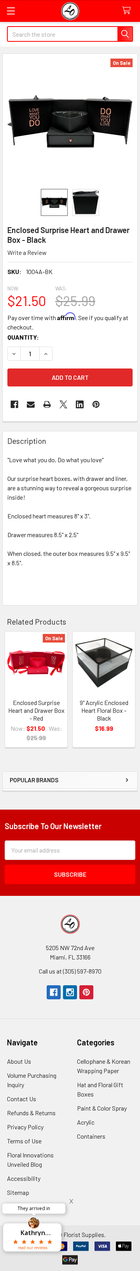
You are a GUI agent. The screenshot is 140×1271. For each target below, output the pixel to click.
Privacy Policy (25, 1126)
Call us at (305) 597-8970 (70, 971)
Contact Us (21, 1098)
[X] (63, 404)
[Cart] (128, 11)
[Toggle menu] (10, 10)
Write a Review (27, 252)
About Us (19, 1061)
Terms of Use (24, 1141)
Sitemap (18, 1192)
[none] (70, 121)
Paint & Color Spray (102, 1108)
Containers (91, 1136)
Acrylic (85, 1122)
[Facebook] (14, 404)
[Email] (31, 404)
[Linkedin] (80, 404)
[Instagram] (70, 992)
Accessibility (23, 1178)
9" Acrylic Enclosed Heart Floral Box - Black (104, 710)
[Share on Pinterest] (96, 404)
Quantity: (23, 337)
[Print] (47, 404)
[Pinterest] (86, 992)
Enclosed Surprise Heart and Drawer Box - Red (36, 710)
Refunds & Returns (31, 1112)
